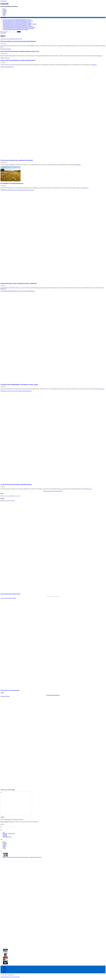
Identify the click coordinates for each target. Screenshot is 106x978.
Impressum (5, 835)
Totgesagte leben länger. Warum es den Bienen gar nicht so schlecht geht (18, 283)
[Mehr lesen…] (100, 55)
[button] (10, 976)
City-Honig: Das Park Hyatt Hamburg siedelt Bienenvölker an (16, 484)
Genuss (4, 12)
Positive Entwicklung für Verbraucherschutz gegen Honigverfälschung (18, 41)
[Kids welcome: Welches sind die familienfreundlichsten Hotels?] (5, 856)
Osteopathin (8, 819)
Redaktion (5, 834)
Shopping (5, 9)
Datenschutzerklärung (7, 836)
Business (4, 13)
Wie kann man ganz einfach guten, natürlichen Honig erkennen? (16, 160)
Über (4, 832)
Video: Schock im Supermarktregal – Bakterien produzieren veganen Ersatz (19, 51)
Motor (4, 14)
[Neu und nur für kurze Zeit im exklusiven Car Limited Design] (5, 956)
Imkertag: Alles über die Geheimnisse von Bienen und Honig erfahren (17, 60)
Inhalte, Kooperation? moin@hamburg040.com (52, 491)
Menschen (5, 10)
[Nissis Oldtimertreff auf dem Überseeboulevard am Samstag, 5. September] (5, 960)
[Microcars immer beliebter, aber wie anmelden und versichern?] (5, 952)
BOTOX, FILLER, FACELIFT (6, 821)
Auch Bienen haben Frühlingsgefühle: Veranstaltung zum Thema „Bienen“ (19, 384)
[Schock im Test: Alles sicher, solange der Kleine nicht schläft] (5, 964)
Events (4, 15)
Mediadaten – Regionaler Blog (9, 833)
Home (4, 8)
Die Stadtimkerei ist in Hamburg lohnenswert (11, 183)
